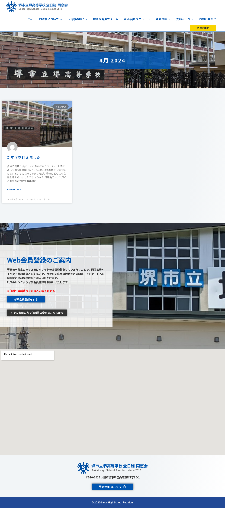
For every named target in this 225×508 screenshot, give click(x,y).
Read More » (14, 189)
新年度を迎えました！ (25, 157)
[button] (203, 28)
